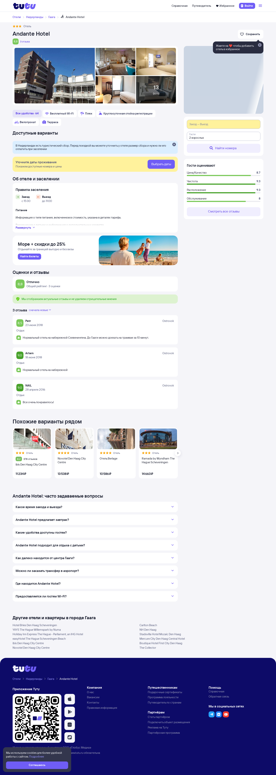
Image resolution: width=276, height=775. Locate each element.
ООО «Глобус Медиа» (77, 747)
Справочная (180, 6)
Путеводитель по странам (164, 702)
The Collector (148, 647)
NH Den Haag (148, 629)
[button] (69, 699)
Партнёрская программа (164, 732)
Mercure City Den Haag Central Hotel (162, 638)
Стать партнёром (159, 717)
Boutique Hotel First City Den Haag (161, 643)
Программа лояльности (163, 697)
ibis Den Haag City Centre (28, 643)
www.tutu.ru (76, 753)
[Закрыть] (174, 144)
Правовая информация (102, 707)
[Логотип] (24, 6)
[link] (29, 257)
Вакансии (93, 697)
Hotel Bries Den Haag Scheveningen (35, 625)
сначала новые (38, 310)
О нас (90, 692)
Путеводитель (201, 6)
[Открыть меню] (260, 6)
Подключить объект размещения (169, 722)
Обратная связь (219, 696)
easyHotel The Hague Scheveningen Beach (39, 638)
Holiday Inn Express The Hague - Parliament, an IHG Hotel (48, 634)
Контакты (93, 702)
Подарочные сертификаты (165, 692)
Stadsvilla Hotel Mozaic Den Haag (160, 634)
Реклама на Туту (158, 727)
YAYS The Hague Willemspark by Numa (37, 629)
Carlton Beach (148, 625)
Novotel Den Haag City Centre (31, 647)
